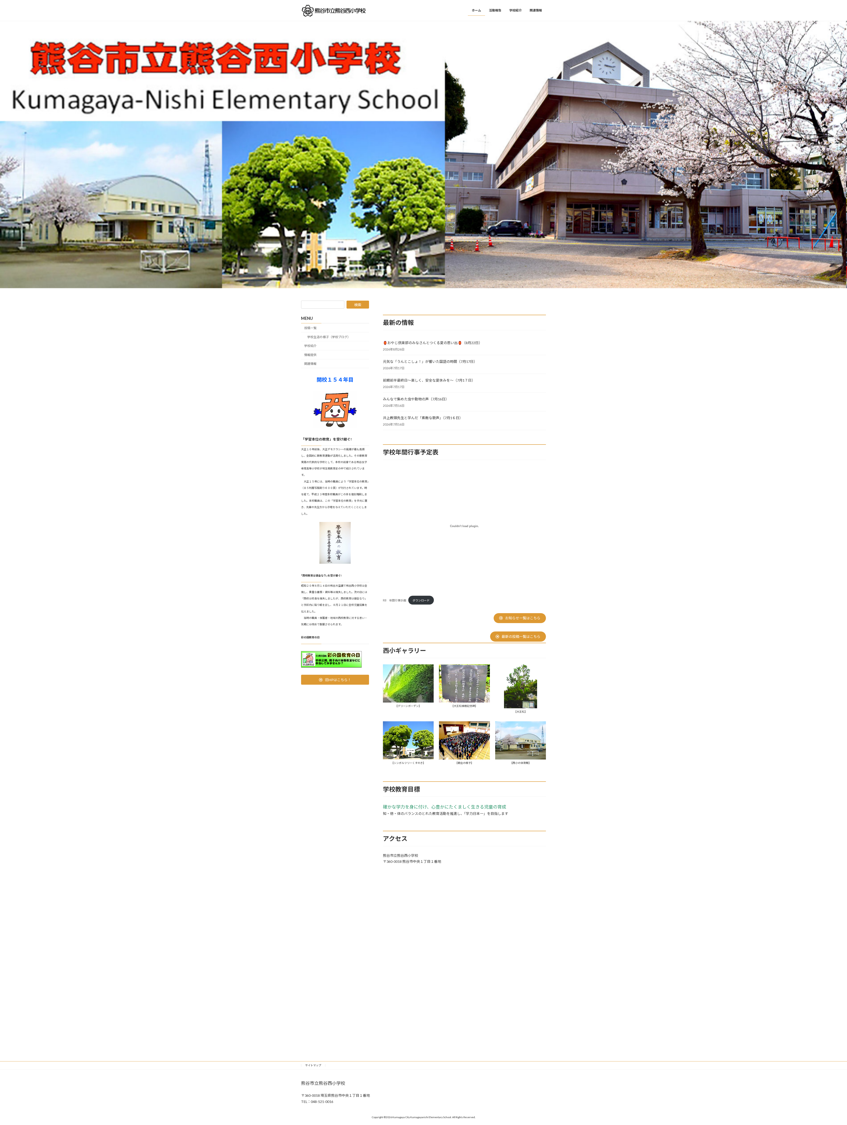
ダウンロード (421, 600)
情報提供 (310, 355)
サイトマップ (313, 1065)
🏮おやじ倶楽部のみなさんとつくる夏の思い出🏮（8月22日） (432, 343)
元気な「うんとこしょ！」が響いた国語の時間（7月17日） (430, 361)
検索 (357, 305)
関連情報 (310, 364)
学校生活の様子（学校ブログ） (328, 337)
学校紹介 (310, 346)
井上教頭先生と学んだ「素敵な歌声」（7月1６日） (423, 418)
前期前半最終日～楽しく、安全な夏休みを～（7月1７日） (429, 380)
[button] (520, 618)
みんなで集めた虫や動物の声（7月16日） (416, 399)
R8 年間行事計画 (394, 600)
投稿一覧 (310, 328)
